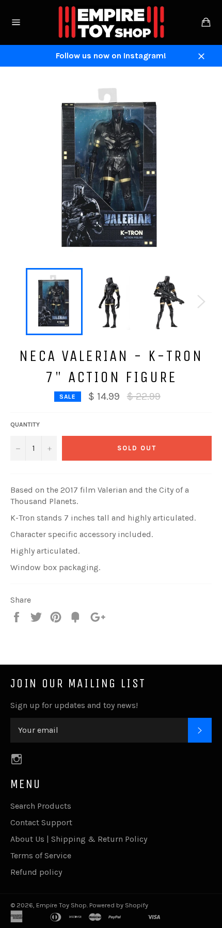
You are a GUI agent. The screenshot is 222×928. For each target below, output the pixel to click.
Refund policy (36, 872)
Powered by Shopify (118, 905)
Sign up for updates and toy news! (74, 705)
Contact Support (41, 822)
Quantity (25, 424)
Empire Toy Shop (61, 905)
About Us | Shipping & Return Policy (78, 839)
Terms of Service (40, 855)
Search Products (40, 806)
